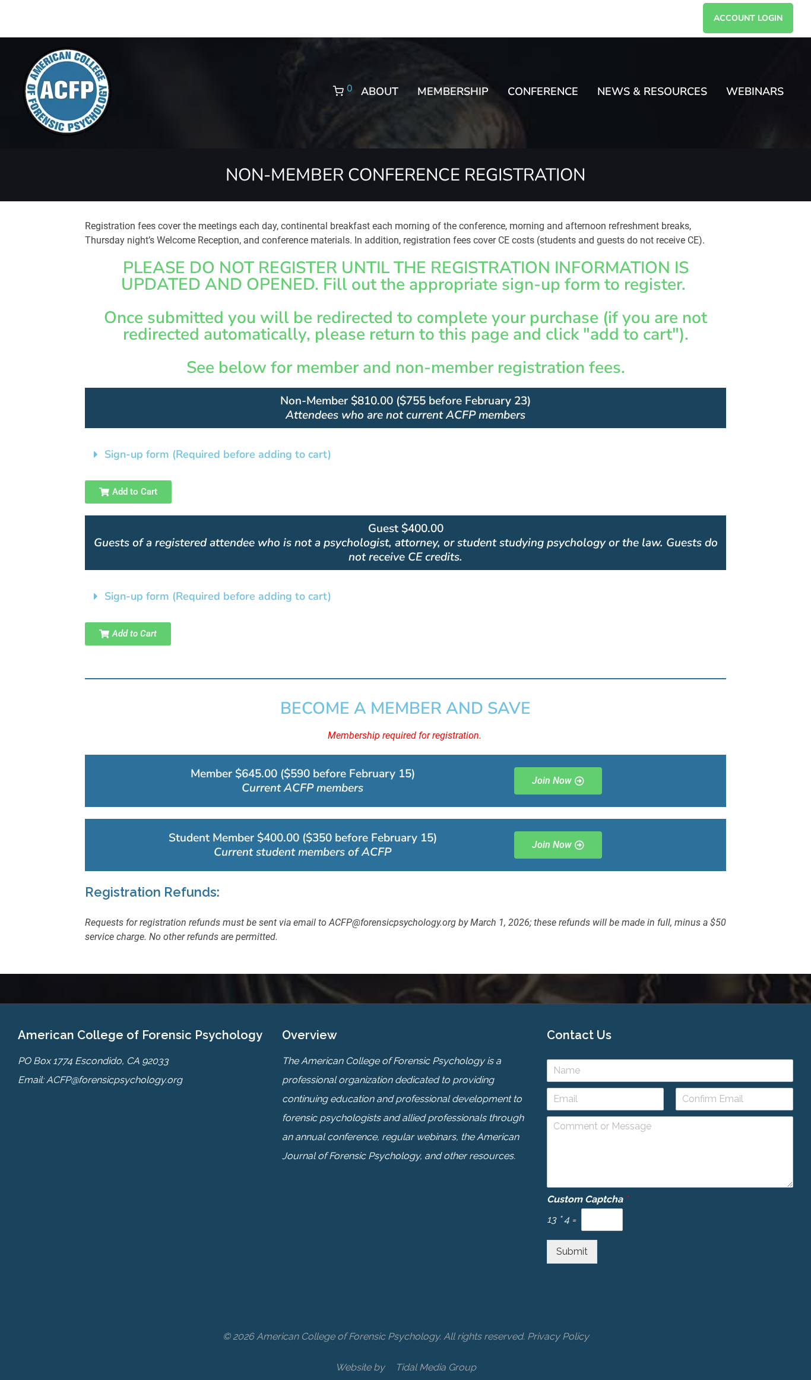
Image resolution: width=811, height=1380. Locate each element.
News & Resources (652, 91)
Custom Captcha (587, 1199)
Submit (572, 1251)
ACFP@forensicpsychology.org (114, 1079)
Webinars (755, 91)
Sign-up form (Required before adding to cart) (217, 454)
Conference (543, 91)
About (379, 91)
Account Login (748, 18)
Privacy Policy (558, 1336)
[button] (405, 454)
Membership (453, 91)
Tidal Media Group (435, 1367)
